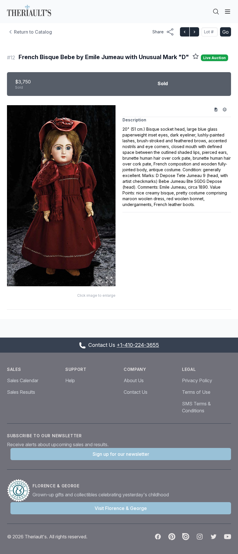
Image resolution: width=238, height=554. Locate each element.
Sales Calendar (22, 380)
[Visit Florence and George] (20, 490)
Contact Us (135, 392)
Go (225, 32)
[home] (29, 10)
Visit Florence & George (121, 508)
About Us (134, 380)
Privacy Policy (197, 380)
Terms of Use (196, 392)
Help (70, 380)
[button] (61, 196)
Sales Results (21, 392)
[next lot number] (194, 32)
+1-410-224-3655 (138, 345)
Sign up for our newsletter (121, 454)
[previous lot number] (184, 32)
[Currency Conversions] (226, 109)
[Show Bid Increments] (218, 109)
